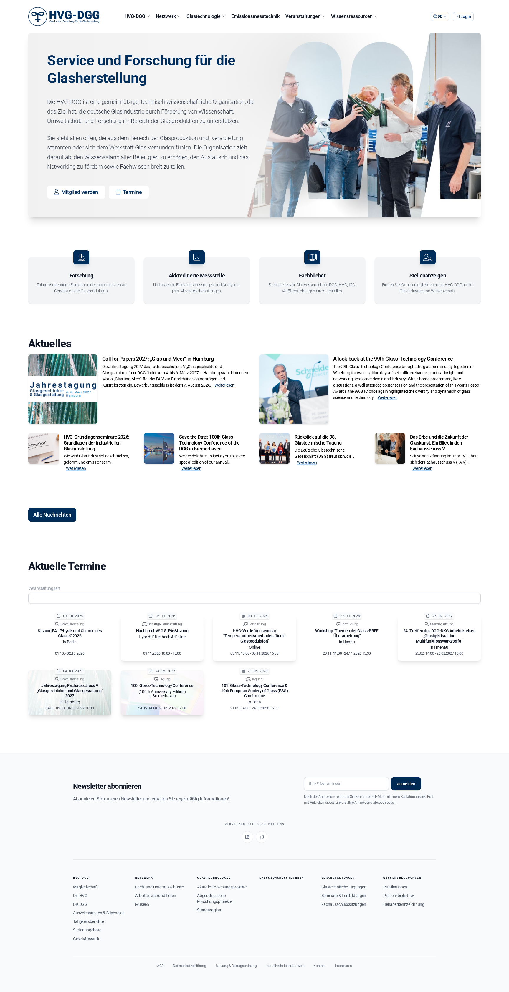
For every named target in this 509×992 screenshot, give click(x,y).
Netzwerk (144, 877)
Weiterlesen (224, 385)
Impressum (343, 966)
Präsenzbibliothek (398, 895)
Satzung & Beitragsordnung (236, 966)
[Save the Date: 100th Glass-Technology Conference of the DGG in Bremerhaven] (159, 448)
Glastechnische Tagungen (343, 887)
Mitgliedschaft (85, 887)
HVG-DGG (81, 877)
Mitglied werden (79, 192)
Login (465, 16)
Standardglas (209, 910)
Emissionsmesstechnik (281, 877)
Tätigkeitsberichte (88, 921)
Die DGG (80, 904)
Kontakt (319, 966)
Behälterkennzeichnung (403, 904)
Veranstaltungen (338, 877)
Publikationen (395, 887)
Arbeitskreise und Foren (155, 895)
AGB (160, 966)
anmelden (406, 783)
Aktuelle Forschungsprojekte (221, 887)
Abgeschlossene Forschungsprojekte (214, 898)
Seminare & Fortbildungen (343, 895)
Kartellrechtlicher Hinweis (285, 966)
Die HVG (80, 895)
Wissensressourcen (402, 877)
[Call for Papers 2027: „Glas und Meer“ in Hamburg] (62, 389)
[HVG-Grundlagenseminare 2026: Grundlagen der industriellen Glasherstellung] (43, 448)
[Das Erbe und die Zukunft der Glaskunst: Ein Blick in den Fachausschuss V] (390, 448)
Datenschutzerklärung (189, 966)
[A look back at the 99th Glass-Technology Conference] (293, 389)
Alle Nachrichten (52, 515)
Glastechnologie (214, 877)
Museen (142, 904)
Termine (132, 192)
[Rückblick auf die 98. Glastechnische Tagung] (274, 448)
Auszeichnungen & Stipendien (98, 913)
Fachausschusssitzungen (343, 904)
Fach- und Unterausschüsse (159, 887)
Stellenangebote (87, 930)
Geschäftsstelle (86, 938)
